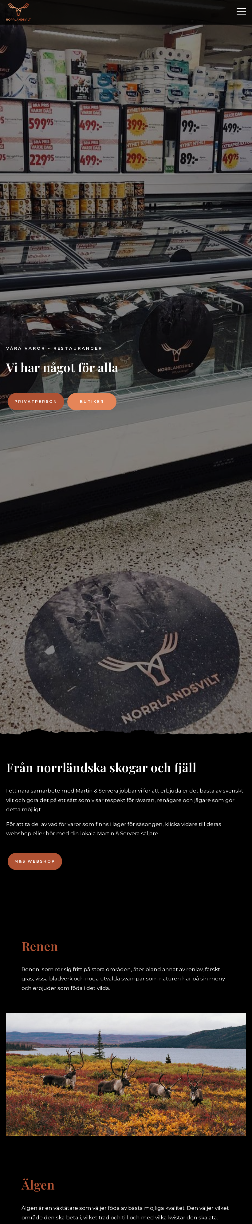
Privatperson (35, 401)
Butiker (92, 401)
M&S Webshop (34, 861)
